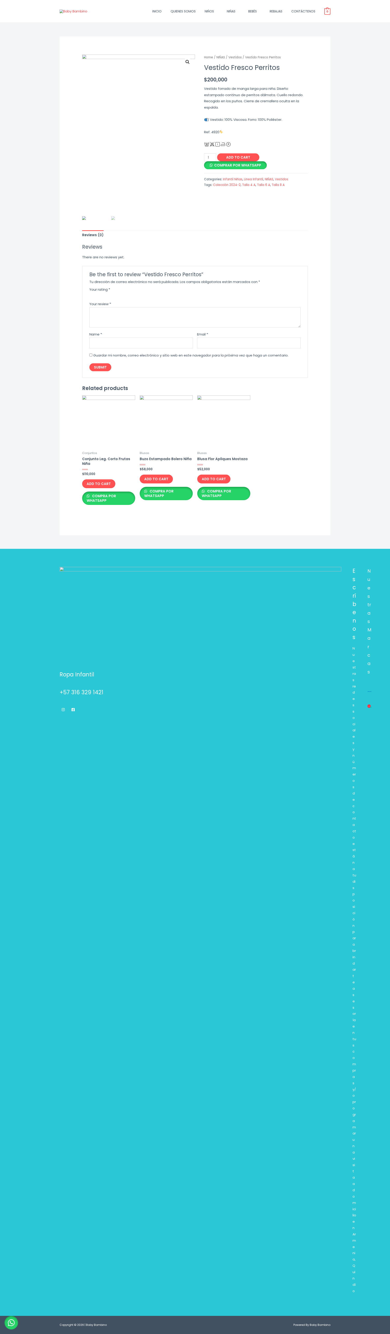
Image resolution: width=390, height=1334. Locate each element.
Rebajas (276, 11)
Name (95, 334)
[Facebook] (73, 709)
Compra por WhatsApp (101, 498)
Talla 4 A (248, 185)
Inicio (157, 11)
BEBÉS (252, 11)
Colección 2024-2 (227, 185)
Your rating (99, 289)
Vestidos (235, 57)
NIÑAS (231, 11)
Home (208, 57)
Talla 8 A (278, 185)
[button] (11, 1322)
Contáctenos (303, 11)
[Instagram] (63, 709)
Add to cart (238, 157)
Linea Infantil (253, 179)
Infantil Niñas (232, 179)
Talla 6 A (263, 185)
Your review (100, 304)
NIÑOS (209, 11)
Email (202, 334)
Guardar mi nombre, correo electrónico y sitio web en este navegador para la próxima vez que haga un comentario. (190, 355)
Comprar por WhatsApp (237, 165)
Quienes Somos (183, 11)
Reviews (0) (93, 235)
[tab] (93, 235)
